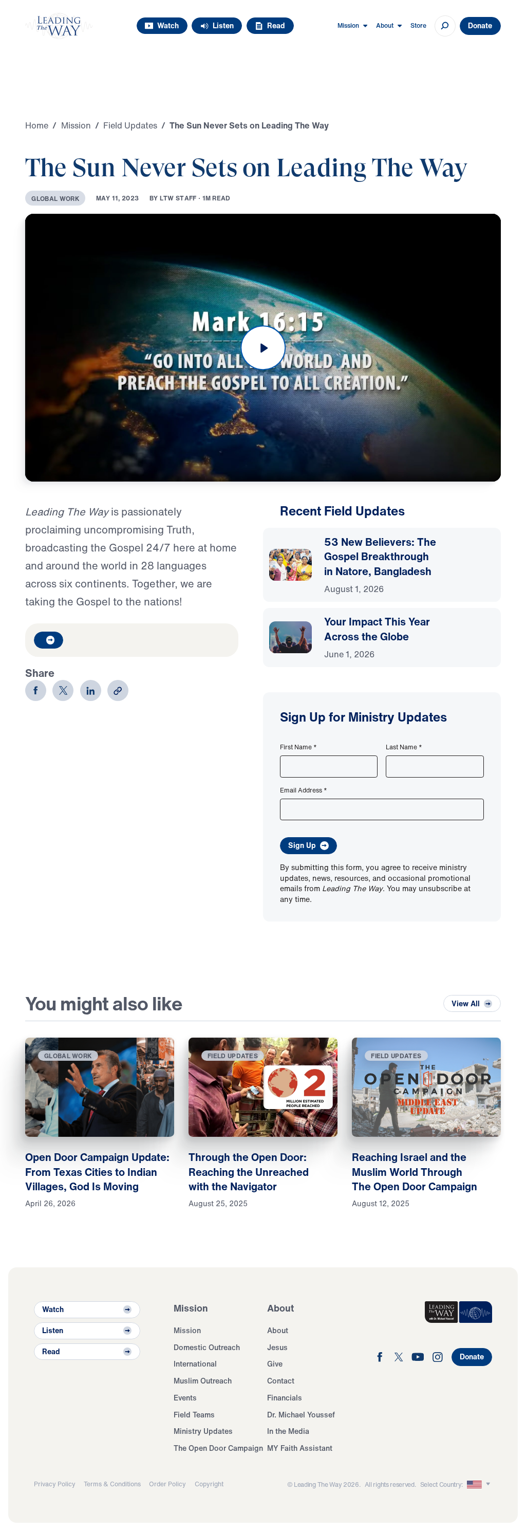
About (277, 1330)
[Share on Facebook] (35, 690)
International (195, 1363)
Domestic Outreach (207, 1347)
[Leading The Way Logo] (58, 26)
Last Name (404, 747)
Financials (284, 1397)
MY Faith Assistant (299, 1448)
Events (185, 1397)
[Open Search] (445, 25)
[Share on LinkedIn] (90, 690)
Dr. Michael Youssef (301, 1414)
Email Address (303, 790)
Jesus (277, 1347)
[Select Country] (479, 1484)
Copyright (209, 1483)
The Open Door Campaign (218, 1448)
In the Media (288, 1431)
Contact (280, 1380)
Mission (187, 1330)
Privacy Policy (55, 1483)
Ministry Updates (203, 1431)
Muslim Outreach (203, 1380)
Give (275, 1363)
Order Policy (167, 1483)
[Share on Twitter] (62, 690)
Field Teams (194, 1414)
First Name (298, 747)
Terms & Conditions (112, 1483)
